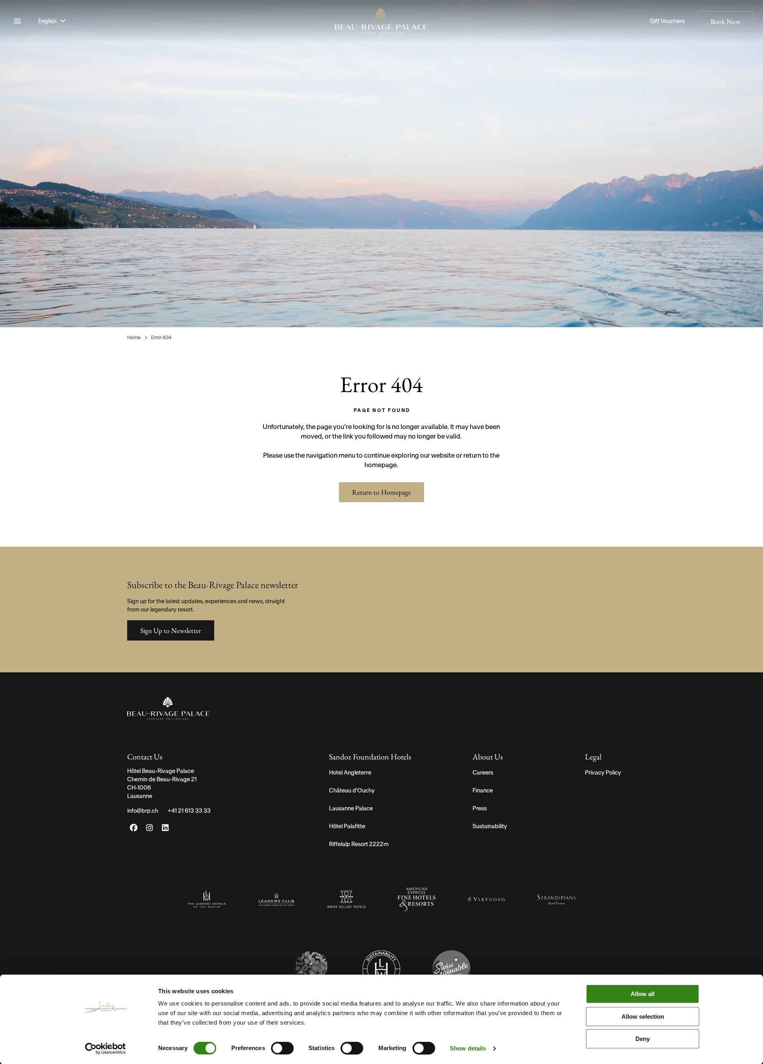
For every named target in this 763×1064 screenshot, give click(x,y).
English (48, 21)
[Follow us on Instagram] (149, 829)
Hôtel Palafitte (347, 826)
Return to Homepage (381, 492)
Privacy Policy (603, 772)
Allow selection (643, 1016)
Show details (468, 1048)
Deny (642, 1038)
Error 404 (161, 337)
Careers (483, 772)
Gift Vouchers (667, 21)
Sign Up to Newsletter (170, 630)
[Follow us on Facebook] (133, 829)
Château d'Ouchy (352, 790)
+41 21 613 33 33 (189, 810)
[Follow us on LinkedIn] (165, 829)
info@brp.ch (142, 810)
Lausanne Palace (351, 808)
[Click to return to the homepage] (381, 21)
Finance (483, 790)
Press (480, 808)
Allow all (643, 993)
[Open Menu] (17, 21)
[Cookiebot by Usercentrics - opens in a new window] (105, 1048)
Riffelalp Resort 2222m (359, 844)
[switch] (282, 1048)
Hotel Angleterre (350, 772)
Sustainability (490, 826)
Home (134, 337)
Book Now (725, 21)
